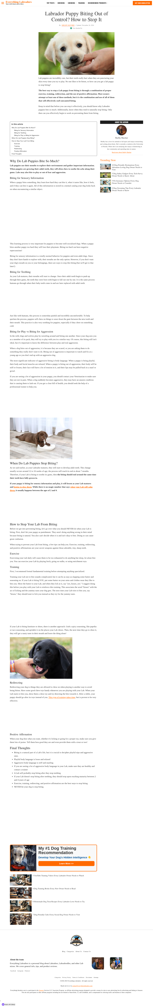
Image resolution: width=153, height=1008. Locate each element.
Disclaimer (89, 977)
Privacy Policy (66, 977)
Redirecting (18, 148)
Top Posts (51, 3)
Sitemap (96, 977)
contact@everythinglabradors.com (82, 986)
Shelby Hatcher (68, 25)
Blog (63, 951)
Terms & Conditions (78, 977)
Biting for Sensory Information (24, 130)
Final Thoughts (17, 154)
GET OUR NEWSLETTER (142, 3)
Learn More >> (66, 863)
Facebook (13, 971)
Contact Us (87, 951)
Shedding (71, 3)
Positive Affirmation (20, 151)
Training (81, 3)
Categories (70, 951)
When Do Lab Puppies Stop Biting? (23, 138)
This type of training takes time (62, 697)
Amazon (41, 990)
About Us (78, 951)
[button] (2, 3)
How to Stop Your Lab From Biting (23, 141)
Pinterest (27, 971)
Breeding (61, 3)
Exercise (17, 143)
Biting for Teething (20, 133)
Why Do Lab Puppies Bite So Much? (23, 127)
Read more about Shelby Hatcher (121, 152)
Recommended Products (97, 3)
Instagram (20, 971)
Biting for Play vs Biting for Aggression (26, 135)
